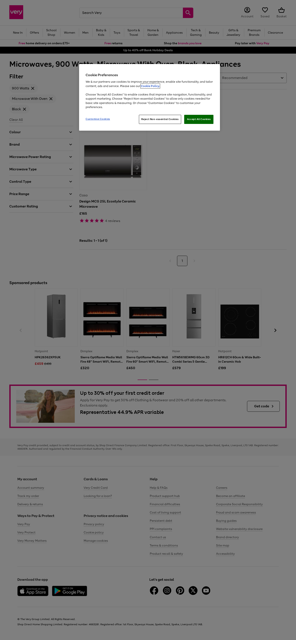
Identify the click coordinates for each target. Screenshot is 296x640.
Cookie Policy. (150, 86)
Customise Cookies (98, 119)
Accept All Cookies (199, 119)
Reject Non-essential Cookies (160, 119)
